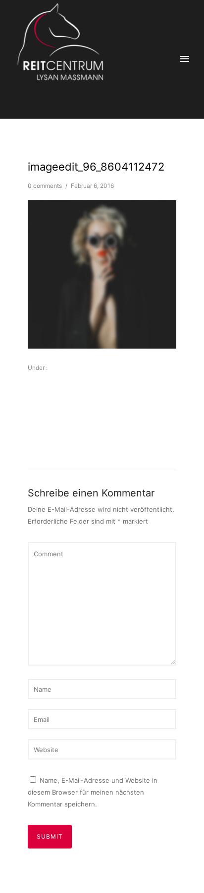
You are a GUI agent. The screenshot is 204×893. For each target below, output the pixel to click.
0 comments (45, 185)
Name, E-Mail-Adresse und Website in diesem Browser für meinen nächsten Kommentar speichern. (92, 792)
